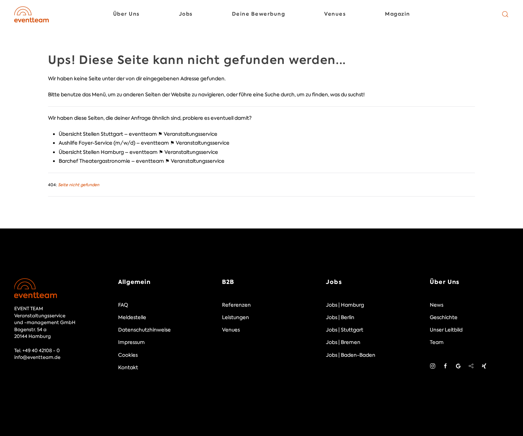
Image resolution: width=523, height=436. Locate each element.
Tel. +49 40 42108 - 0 (37, 351)
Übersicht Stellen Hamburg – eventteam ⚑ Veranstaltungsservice (138, 152)
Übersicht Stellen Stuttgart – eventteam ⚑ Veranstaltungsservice (138, 134)
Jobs (334, 282)
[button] (505, 14)
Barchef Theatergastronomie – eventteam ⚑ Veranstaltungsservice (141, 161)
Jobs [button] (186, 13)
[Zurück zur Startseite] (31, 14)
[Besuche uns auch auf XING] (484, 365)
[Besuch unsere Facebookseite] (445, 365)
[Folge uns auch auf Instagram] (432, 365)
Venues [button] (335, 13)
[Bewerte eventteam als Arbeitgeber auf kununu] (471, 365)
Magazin (397, 13)
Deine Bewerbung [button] (258, 13)
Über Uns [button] (126, 13)
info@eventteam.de (37, 357)
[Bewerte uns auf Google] (458, 365)
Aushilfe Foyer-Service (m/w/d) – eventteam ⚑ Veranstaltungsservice (144, 143)
